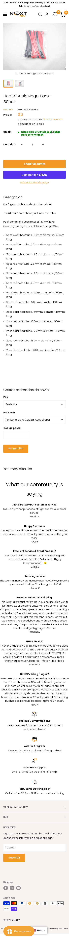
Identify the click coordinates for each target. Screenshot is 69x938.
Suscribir (14, 857)
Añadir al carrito (34, 164)
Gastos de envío (53, 119)
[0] (54, 14)
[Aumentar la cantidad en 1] (42, 144)
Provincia (9, 412)
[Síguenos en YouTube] (18, 888)
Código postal (12, 428)
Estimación (15, 448)
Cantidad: (9, 144)
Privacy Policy (52, 928)
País (6, 397)
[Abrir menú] (5, 14)
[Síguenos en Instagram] (12, 888)
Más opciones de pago (34, 182)
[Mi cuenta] (46, 14)
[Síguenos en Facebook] (5, 888)
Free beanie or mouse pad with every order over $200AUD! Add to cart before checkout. (34, 4)
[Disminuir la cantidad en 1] (21, 144)
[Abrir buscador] (40, 14)
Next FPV (8, 109)
